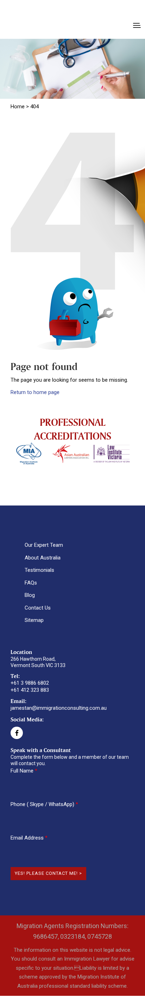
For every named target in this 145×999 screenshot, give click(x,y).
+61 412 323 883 (30, 690)
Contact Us (38, 608)
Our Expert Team (44, 545)
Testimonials (39, 570)
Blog (30, 595)
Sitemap (34, 620)
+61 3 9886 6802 (30, 683)
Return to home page (35, 392)
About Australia (43, 558)
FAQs (31, 583)
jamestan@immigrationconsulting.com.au (59, 708)
